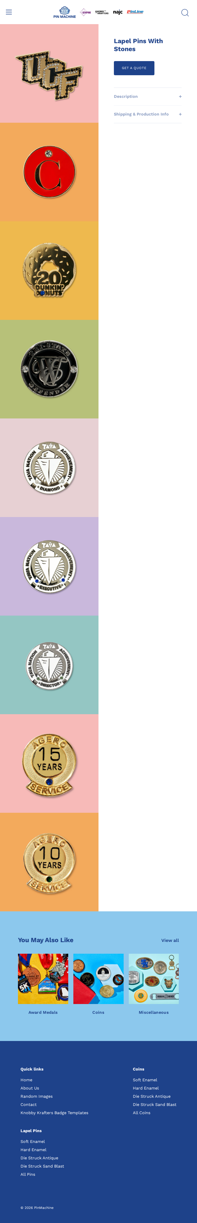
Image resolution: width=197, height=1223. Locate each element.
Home (26, 1079)
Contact (29, 1104)
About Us (30, 1088)
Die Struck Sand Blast (154, 1104)
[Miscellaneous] (154, 979)
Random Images (37, 1096)
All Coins (141, 1112)
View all (170, 940)
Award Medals (43, 1012)
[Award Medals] (43, 979)
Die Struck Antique (152, 1096)
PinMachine (44, 1208)
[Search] (185, 12)
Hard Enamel (146, 1088)
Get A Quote (134, 68)
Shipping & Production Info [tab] (141, 114)
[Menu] (9, 12)
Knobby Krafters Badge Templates (54, 1112)
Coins (98, 1012)
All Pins (28, 1174)
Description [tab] (126, 96)
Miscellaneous (154, 1012)
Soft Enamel (145, 1079)
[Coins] (98, 979)
